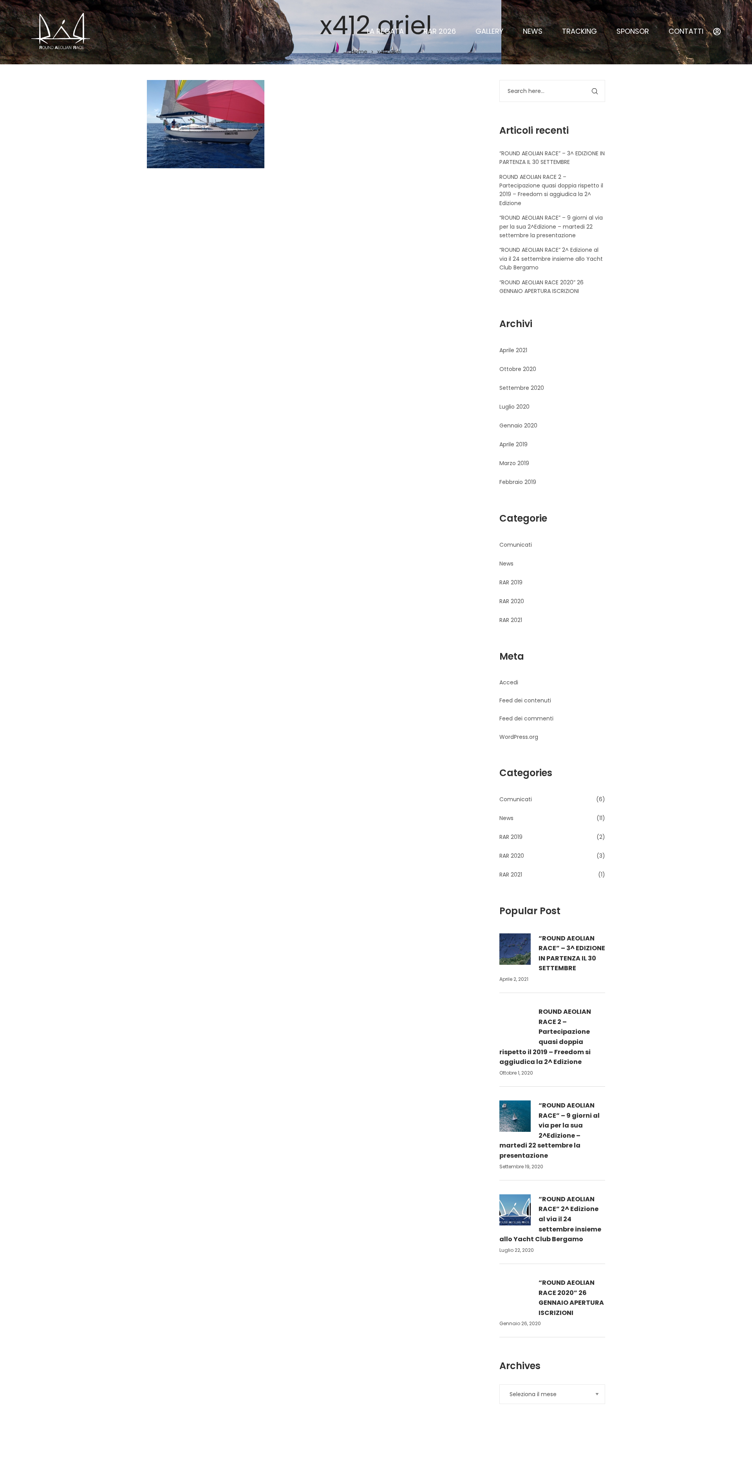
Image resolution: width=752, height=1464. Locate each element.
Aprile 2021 (513, 350)
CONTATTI (686, 31)
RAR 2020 (511, 601)
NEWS (532, 31)
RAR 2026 (439, 31)
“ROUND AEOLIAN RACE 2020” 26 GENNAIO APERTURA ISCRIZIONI (571, 1297)
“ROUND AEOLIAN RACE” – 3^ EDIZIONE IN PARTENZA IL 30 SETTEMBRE (572, 953)
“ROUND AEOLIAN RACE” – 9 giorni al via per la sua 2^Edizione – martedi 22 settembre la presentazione (551, 226)
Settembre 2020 (521, 388)
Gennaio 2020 (518, 425)
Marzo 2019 (514, 463)
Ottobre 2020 (517, 369)
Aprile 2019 (513, 444)
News (506, 563)
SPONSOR (632, 31)
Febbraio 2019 (517, 482)
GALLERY (489, 31)
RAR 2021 (510, 620)
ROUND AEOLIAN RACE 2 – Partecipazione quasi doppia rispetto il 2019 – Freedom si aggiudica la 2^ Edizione (545, 1036)
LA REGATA (385, 31)
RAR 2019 (510, 582)
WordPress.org (518, 737)
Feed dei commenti (526, 718)
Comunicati (515, 545)
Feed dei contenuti (525, 700)
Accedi (508, 682)
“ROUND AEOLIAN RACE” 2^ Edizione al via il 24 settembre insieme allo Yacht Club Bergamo (551, 258)
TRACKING (579, 31)
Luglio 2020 (514, 407)
